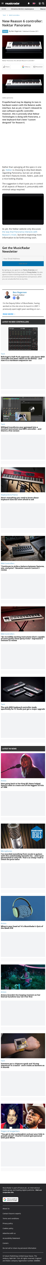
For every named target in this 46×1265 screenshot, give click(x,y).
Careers (5, 1243)
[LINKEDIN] (15, 297)
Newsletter (39, 67)
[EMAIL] (18, 297)
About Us (6, 1209)
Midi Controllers (14, 15)
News (5, 31)
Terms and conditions (11, 1218)
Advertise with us (9, 1233)
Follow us (27, 67)
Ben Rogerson (16, 31)
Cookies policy (8, 1228)
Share (8, 67)
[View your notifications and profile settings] (28, 3)
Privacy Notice (31, 272)
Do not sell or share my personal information (19, 1248)
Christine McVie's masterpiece (22, 9)
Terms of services (29, 270)
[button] (2, 3)
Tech (4, 15)
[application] (23, 208)
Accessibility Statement (11, 1238)
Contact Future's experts (12, 1213)
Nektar (9, 170)
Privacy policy (8, 1223)
